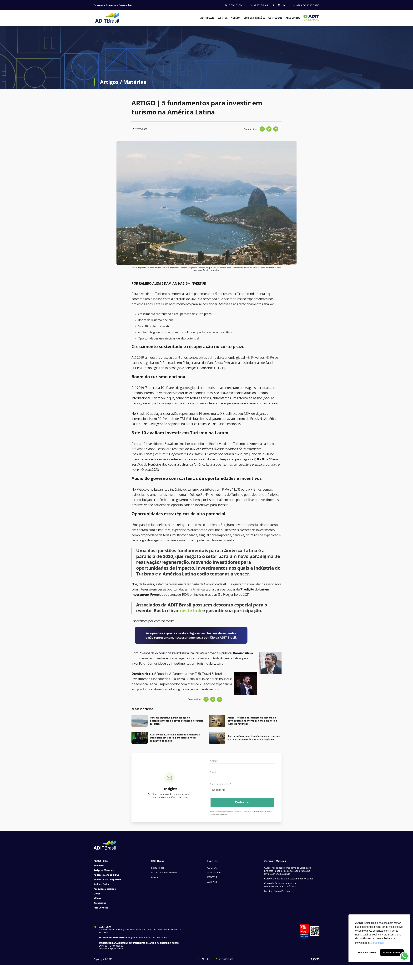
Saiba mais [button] (377, 942)
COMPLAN (212, 867)
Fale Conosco (101, 907)
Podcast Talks (101, 884)
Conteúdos (275, 17)
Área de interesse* (220, 784)
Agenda (235, 17)
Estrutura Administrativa (164, 872)
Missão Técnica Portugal (277, 891)
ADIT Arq (212, 881)
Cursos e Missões (254, 17)
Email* (213, 772)
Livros (97, 893)
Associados (293, 17)
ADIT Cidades (214, 872)
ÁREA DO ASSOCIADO (307, 5)
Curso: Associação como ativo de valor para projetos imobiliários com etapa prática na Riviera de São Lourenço (287, 870)
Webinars (99, 865)
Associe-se (156, 877)
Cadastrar (242, 802)
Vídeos (97, 898)
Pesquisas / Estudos (105, 888)
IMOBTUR (212, 877)
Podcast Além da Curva (106, 874)
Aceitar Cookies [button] (392, 952)
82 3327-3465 (260, 5)
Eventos (222, 17)
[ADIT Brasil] (112, 18)
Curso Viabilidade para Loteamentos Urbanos (288, 878)
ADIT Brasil (207, 17)
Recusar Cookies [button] (367, 952)
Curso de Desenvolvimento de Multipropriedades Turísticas (280, 885)
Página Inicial (101, 860)
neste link (190, 610)
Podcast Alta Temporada (107, 879)
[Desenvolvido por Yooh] (315, 959)
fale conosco (233, 5)
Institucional (157, 867)
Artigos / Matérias (104, 870)
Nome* (214, 761)
